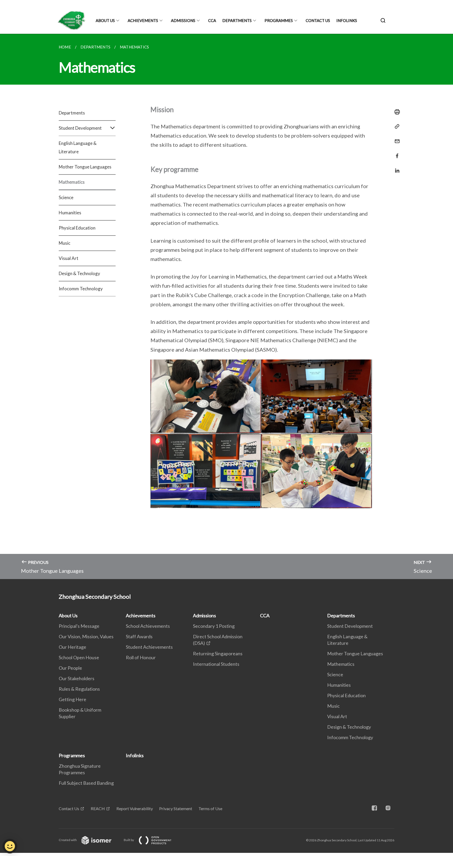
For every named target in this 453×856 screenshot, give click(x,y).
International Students (216, 664)
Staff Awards (139, 636)
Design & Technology (79, 273)
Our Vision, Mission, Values (86, 636)
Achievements (143, 20)
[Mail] (396, 137)
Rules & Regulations (79, 689)
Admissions (183, 20)
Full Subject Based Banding (86, 783)
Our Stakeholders (76, 678)
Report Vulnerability (134, 808)
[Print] (396, 112)
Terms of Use (210, 808)
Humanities (70, 212)
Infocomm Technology (81, 288)
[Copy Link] (396, 126)
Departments (237, 20)
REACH (98, 808)
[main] (226, 306)
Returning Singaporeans (217, 653)
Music (64, 243)
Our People (70, 668)
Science (66, 197)
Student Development (350, 626)
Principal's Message (79, 626)
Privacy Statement (175, 808)
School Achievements (148, 626)
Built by (129, 840)
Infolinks (346, 20)
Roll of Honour (141, 657)
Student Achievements (149, 647)
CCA (212, 20)
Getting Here (72, 699)
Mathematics (72, 182)
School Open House (79, 657)
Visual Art (68, 258)
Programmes (279, 20)
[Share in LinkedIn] (396, 167)
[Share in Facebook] (396, 152)
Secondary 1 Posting (214, 626)
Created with (68, 840)
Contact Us (318, 20)
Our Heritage (72, 647)
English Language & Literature (77, 147)
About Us (105, 20)
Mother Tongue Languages (85, 167)
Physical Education (77, 228)
